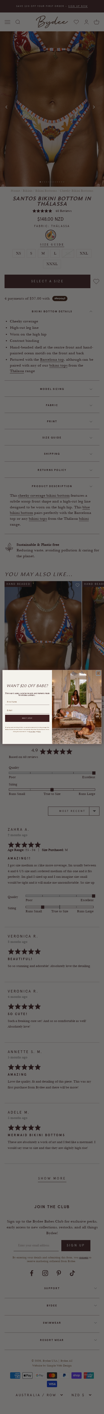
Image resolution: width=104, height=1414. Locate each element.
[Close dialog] (98, 673)
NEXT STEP (27, 718)
